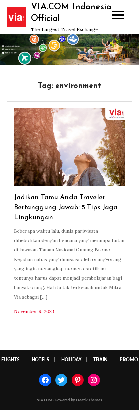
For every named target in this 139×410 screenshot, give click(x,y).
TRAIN (100, 360)
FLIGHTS (10, 360)
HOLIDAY (71, 360)
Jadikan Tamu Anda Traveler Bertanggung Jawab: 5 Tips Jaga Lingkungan (65, 207)
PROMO (129, 360)
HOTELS (40, 360)
